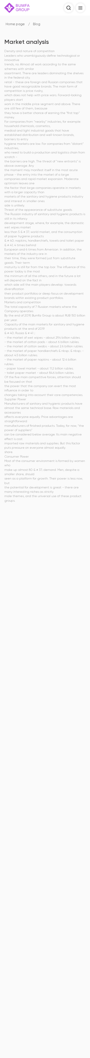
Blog (36, 24)
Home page (15, 24)
